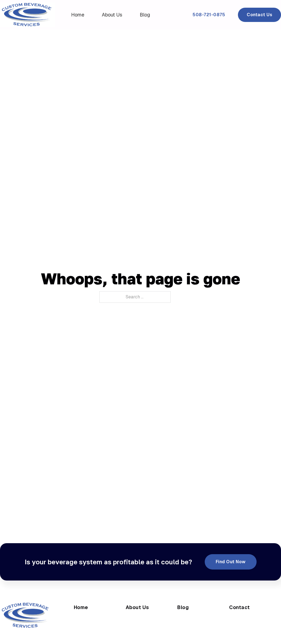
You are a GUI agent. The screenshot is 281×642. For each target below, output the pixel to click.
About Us (112, 15)
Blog (145, 15)
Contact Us (259, 15)
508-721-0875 (209, 15)
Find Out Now (231, 562)
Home (77, 15)
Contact (239, 607)
